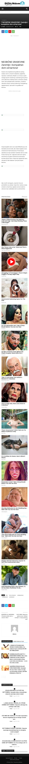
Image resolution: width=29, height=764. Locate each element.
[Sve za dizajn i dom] (14, 3)
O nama (20, 758)
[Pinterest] (9, 31)
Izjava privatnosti (9, 758)
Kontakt (15, 758)
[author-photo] (14, 632)
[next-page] (5, 677)
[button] (2, 9)
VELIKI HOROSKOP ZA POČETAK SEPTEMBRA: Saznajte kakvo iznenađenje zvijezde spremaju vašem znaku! (14, 692)
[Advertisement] (14, 47)
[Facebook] (2, 31)
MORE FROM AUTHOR (18, 641)
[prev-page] (2, 677)
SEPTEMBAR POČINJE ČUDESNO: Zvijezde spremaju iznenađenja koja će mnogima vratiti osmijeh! (14, 730)
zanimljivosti (11, 597)
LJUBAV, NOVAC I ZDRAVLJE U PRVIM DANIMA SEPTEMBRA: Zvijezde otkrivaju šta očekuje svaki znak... (14, 704)
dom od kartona (12, 595)
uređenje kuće (5, 597)
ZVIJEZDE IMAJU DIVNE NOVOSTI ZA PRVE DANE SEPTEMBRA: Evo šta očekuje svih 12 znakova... (14, 742)
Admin (3, 26)
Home (2, 12)
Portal (11, 696)
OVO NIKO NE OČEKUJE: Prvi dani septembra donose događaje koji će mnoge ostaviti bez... (14, 717)
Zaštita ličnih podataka (14, 759)
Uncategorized (8, 12)
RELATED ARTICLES (7, 641)
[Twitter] (6, 31)
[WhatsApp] (13, 31)
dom (7, 595)
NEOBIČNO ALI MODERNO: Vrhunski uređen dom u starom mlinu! (7, 616)
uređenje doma (20, 595)
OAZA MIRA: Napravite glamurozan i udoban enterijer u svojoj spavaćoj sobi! (21, 617)
